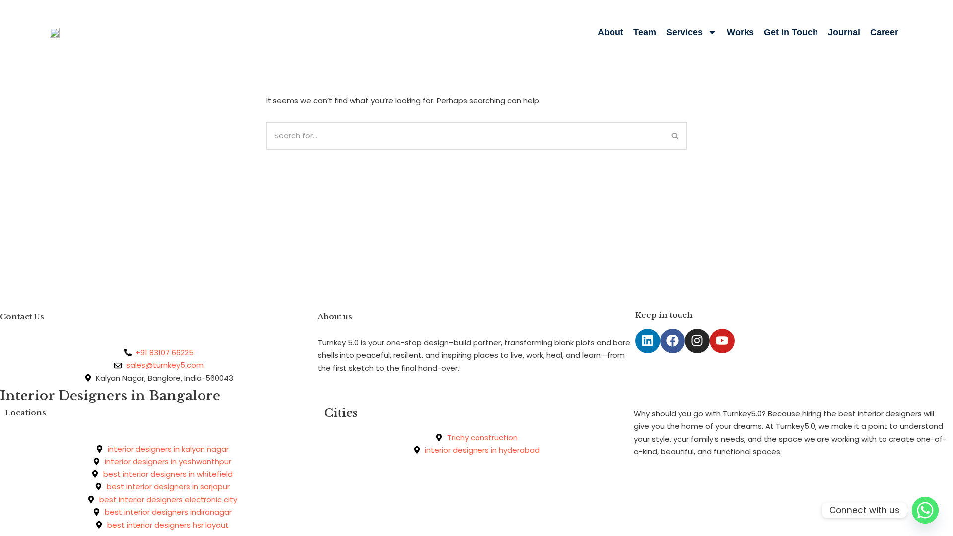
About (610, 32)
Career (884, 32)
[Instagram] (697, 341)
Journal (844, 32)
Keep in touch (664, 315)
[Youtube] (722, 341)
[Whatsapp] (925, 510)
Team (644, 32)
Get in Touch (791, 32)
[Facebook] (672, 341)
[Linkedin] (647, 341)
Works (740, 32)
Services (684, 32)
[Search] (675, 136)
